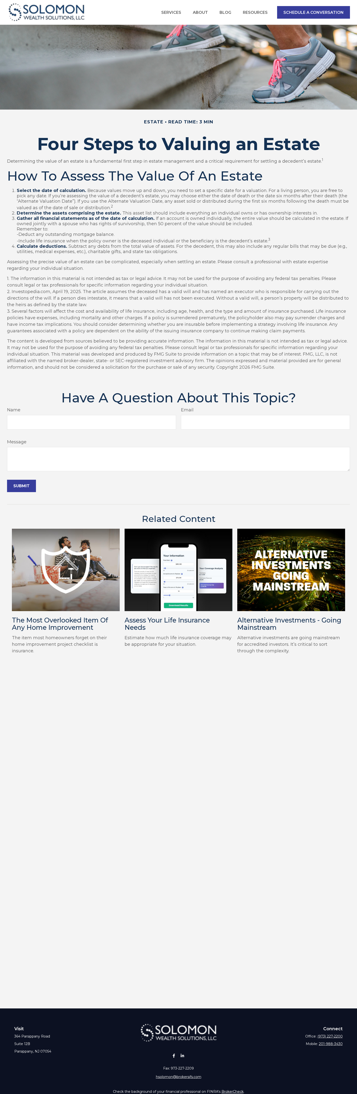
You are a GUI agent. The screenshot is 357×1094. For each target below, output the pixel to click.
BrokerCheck (232, 1091)
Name (13, 410)
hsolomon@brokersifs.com (178, 1077)
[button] (171, 12)
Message (16, 442)
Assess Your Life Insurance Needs (167, 623)
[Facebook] (173, 1055)
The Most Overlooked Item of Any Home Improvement (60, 623)
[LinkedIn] (182, 1055)
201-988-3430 (331, 1044)
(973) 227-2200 (330, 1036)
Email (187, 410)
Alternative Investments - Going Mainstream (289, 623)
